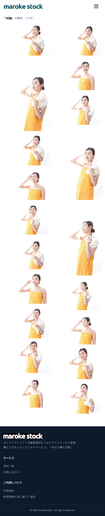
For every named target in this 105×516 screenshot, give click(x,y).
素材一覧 (8, 466)
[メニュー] (96, 6)
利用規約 (8, 490)
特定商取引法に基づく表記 (19, 496)
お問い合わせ (11, 472)
